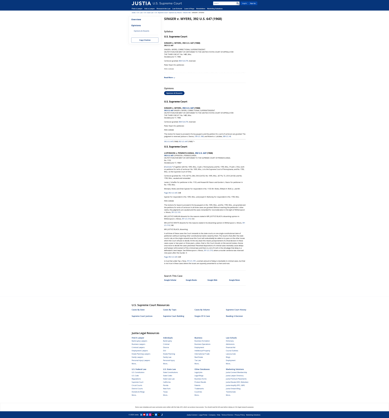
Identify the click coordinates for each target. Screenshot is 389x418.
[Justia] (141, 3)
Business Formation (202, 341)
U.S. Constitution (138, 372)
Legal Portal (203, 415)
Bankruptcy (167, 341)
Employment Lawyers (140, 351)
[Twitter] (159, 414)
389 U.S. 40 (227, 136)
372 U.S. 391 (191, 261)
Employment (199, 347)
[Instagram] (150, 414)
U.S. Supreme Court (161, 12)
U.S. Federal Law (139, 369)
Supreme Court (137, 382)
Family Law (167, 357)
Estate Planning (169, 354)
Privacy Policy (240, 415)
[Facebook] (147, 414)
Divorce (166, 347)
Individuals (168, 338)
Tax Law (197, 360)
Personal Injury (169, 360)
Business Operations (202, 344)
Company (212, 415)
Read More (168, 77)
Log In (244, 3)
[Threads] (153, 414)
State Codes (167, 375)
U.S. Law (140, 12)
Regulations (136, 379)
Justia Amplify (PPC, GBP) (235, 385)
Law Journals (231, 354)
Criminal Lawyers (138, 347)
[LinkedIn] (141, 414)
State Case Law (169, 379)
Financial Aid (230, 347)
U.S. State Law (169, 369)
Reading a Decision (234, 316)
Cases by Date (138, 309)
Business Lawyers (138, 344)
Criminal (166, 344)
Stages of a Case (202, 316)
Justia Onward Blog (233, 388)
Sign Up (253, 3)
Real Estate (198, 357)
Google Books (191, 280)
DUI (164, 351)
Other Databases (202, 369)
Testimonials (231, 392)
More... (134, 364)
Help (218, 415)
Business (198, 338)
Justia (133, 12)
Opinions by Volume (175, 12)
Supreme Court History (236, 309)
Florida (165, 385)
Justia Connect (192, 415)
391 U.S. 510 (175, 212)
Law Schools (177, 9)
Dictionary (230, 341)
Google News (234, 280)
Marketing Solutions (215, 9)
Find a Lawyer (137, 9)
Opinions (136, 25)
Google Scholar (170, 280)
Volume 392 (187, 12)
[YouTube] (144, 414)
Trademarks (199, 388)
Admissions (230, 344)
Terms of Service (227, 415)
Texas (165, 392)
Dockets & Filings (138, 392)
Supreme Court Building (173, 316)
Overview (136, 19)
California (166, 382)
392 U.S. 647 (188, 108)
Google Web (212, 280)
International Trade (201, 354)
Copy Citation (145, 40)
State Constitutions (170, 372)
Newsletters (200, 9)
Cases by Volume (202, 309)
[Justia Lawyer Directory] (162, 414)
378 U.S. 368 (199, 136)
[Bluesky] (156, 414)
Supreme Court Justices (142, 316)
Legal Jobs (198, 372)
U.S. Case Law (148, 12)
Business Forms (200, 379)
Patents (197, 385)
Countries (198, 392)
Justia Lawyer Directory (235, 375)
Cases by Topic (169, 309)
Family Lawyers (137, 357)
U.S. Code (135, 375)
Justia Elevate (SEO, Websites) (237, 382)
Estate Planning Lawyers (141, 354)
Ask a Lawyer (149, 9)
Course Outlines (232, 351)
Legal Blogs (198, 375)
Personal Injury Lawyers (141, 360)
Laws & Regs (189, 9)
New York (166, 388)
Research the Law (163, 9)
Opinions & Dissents (174, 93)
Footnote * (169, 167)
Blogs (228, 357)
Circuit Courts (137, 385)
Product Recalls (200, 382)
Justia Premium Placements (236, 379)
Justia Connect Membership (236, 372)
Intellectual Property (202, 351)
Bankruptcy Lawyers (139, 341)
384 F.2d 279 (183, 61)
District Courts (137, 388)
